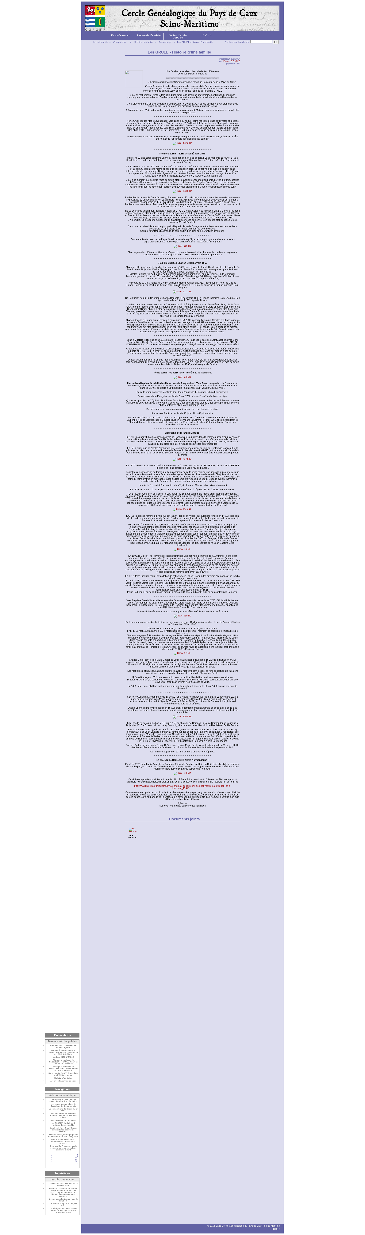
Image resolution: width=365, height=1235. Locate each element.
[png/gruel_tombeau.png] (182, 616)
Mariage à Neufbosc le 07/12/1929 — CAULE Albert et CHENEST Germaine (63, 1062)
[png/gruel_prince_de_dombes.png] (182, 773)
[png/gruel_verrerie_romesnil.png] (182, 509)
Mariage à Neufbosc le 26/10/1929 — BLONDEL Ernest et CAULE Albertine (63, 1068)
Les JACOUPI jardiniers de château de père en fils (63, 1124)
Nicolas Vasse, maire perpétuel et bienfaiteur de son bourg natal (63, 1135)
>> (275, 42)
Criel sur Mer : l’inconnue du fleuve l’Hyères (63, 1047)
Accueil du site (100, 42)
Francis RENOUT (231, 61)
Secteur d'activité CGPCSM (178, 36)
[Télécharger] (133, 832)
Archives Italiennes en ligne (63, 1081)
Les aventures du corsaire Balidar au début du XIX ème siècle (63, 1115)
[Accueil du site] (182, 18)
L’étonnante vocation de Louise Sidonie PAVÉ (63, 1185)
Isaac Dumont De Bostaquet (63, 1120)
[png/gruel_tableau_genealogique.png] (182, 191)
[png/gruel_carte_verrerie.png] (182, 549)
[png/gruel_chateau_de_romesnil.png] (182, 377)
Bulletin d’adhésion (63, 1078)
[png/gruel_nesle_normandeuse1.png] (182, 717)
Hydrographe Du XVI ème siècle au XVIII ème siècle (63, 1074)
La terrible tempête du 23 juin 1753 (63, 1205)
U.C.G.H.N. (206, 35)
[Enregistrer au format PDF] (237, 52)
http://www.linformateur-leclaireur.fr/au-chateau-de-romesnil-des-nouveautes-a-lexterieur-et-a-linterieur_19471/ (182, 787)
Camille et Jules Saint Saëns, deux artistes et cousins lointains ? (63, 1130)
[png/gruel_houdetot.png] (182, 143)
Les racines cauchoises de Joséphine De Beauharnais (63, 1105)
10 (76, 1157)
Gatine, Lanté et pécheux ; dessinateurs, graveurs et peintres (63, 1141)
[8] (77, 1165)
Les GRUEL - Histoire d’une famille (195, 42)
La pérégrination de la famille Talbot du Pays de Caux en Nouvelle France (63, 1210)
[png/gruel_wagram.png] (182, 653)
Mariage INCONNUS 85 (63, 1057)
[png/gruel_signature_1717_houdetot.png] (182, 246)
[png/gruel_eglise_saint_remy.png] (182, 291)
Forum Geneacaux (120, 35)
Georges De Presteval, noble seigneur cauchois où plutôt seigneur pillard (63, 1148)
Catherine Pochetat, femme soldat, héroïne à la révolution (63, 1100)
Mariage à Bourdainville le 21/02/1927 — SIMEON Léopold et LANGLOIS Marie (63, 1052)
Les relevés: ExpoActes (149, 35)
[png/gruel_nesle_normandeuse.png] (182, 459)
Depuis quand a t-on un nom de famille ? (63, 1200)
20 (76, 1159)
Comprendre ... (121, 42)
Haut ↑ (276, 1229)
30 (76, 1161)
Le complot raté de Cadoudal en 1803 (63, 1110)
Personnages (165, 42)
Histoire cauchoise (143, 42)
